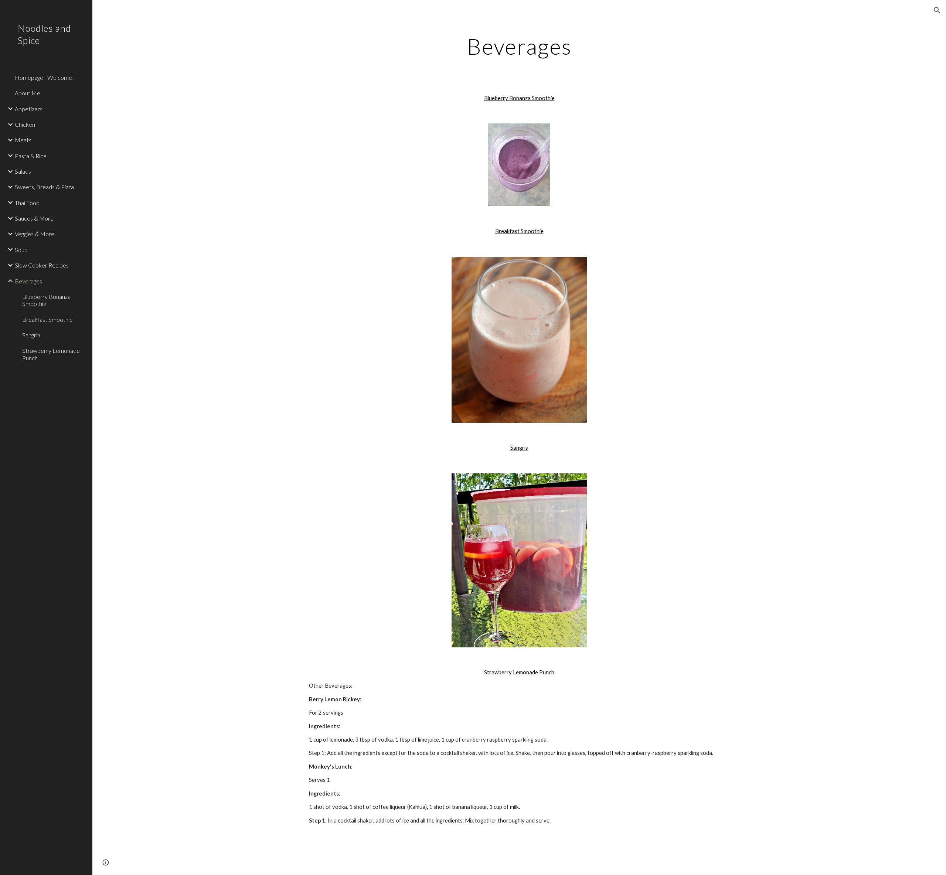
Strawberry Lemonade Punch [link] (51, 354)
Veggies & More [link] (34, 233)
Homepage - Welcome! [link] (44, 77)
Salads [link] (23, 171)
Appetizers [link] (28, 108)
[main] (519, 46)
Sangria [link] (31, 334)
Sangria (519, 448)
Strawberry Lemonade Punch (519, 672)
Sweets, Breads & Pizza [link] (44, 186)
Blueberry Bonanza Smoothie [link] (46, 300)
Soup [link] (21, 249)
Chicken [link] (25, 124)
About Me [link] (27, 92)
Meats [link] (23, 139)
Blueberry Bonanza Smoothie (519, 98)
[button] (937, 10)
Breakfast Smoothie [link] (47, 319)
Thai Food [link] (27, 202)
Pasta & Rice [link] (31, 155)
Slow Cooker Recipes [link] (42, 265)
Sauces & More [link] (34, 218)
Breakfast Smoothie (519, 231)
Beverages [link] (28, 281)
